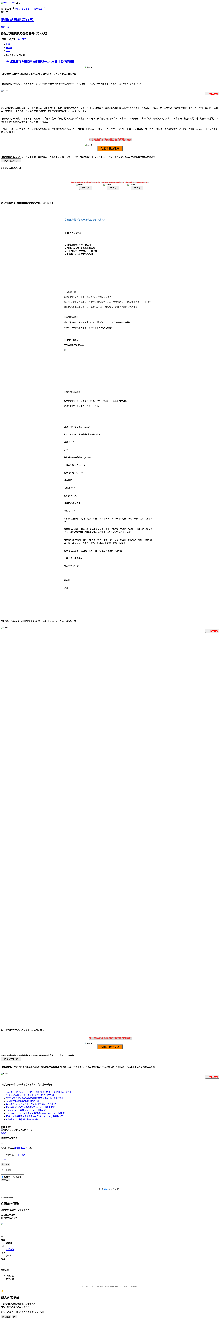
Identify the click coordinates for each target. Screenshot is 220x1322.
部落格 (9, 48)
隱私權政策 (124, 1287)
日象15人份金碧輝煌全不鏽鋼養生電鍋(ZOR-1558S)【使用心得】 (35, 1116)
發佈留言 (5, 1180)
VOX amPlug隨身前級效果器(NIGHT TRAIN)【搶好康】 (31, 1095)
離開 (14, 1317)
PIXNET (91, 1287)
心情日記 (22, 39)
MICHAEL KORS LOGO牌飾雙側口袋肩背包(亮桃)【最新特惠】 (35, 1098)
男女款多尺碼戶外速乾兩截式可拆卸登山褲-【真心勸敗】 (32, 1104)
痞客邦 (17, 1148)
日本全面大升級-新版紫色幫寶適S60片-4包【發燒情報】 (31, 1107)
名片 (8, 51)
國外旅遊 (21, 1155)
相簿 (8, 44)
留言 (23, 1148)
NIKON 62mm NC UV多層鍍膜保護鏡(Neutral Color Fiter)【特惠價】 (36, 1113)
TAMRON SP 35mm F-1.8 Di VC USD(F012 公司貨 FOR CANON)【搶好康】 (40, 1092)
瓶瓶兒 (4, 1133)
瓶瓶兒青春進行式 (17, 19)
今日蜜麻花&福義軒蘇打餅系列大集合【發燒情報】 (41, 61)
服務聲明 (134, 1287)
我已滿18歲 (6, 1317)
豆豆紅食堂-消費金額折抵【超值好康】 (23, 1101)
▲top (3, 1159)
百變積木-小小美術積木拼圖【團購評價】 (24, 1119)
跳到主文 (5, 27)
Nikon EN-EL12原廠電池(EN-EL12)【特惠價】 (26, 1110)
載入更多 (5, 1164)
